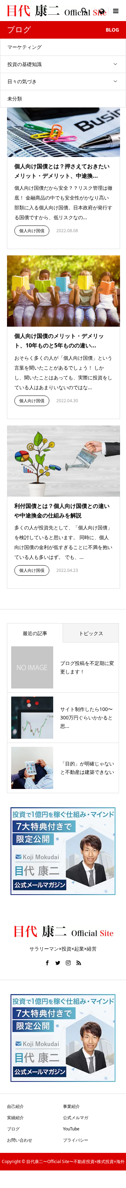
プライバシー (75, 1140)
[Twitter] (57, 962)
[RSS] (78, 962)
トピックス (91, 633)
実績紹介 (15, 1118)
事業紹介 (71, 1106)
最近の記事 (35, 633)
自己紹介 (15, 1106)
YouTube (71, 1129)
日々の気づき (22, 81)
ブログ (13, 1129)
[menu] (101, 10)
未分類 (14, 98)
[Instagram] (68, 962)
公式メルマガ (75, 1118)
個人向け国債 (31, 231)
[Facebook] (47, 962)
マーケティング (24, 47)
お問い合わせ (19, 1140)
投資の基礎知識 (24, 64)
